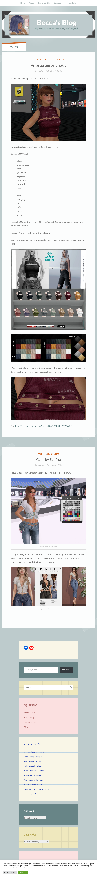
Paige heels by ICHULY (33, 780)
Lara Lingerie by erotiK (33, 794)
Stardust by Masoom (32, 775)
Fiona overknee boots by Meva (36, 789)
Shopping (59, 60)
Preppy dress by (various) (34, 770)
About (31, 3)
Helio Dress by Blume (33, 766)
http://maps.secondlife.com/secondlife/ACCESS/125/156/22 (43, 426)
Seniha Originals (51, 609)
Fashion (37, 60)
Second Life (48, 60)
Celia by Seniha (48, 459)
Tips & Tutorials (44, 3)
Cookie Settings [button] (9, 872)
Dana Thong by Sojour (33, 756)
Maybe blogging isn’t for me (35, 752)
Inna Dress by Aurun (32, 761)
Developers (58, 3)
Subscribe (66, 670)
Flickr (26, 727)
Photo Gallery (29, 713)
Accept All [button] (22, 872)
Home (22, 3)
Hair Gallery (29, 717)
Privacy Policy (71, 3)
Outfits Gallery (30, 722)
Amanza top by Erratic (48, 65)
